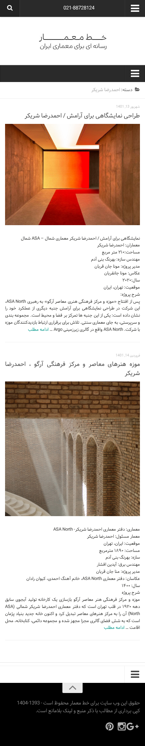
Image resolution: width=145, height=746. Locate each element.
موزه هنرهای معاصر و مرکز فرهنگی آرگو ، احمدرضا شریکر (72, 369)
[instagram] (121, 726)
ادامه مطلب (38, 330)
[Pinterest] (109, 726)
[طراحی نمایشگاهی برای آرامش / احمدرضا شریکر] (72, 174)
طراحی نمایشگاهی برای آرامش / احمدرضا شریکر (82, 116)
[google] (134, 726)
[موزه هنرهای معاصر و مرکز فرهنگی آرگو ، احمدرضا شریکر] (72, 448)
